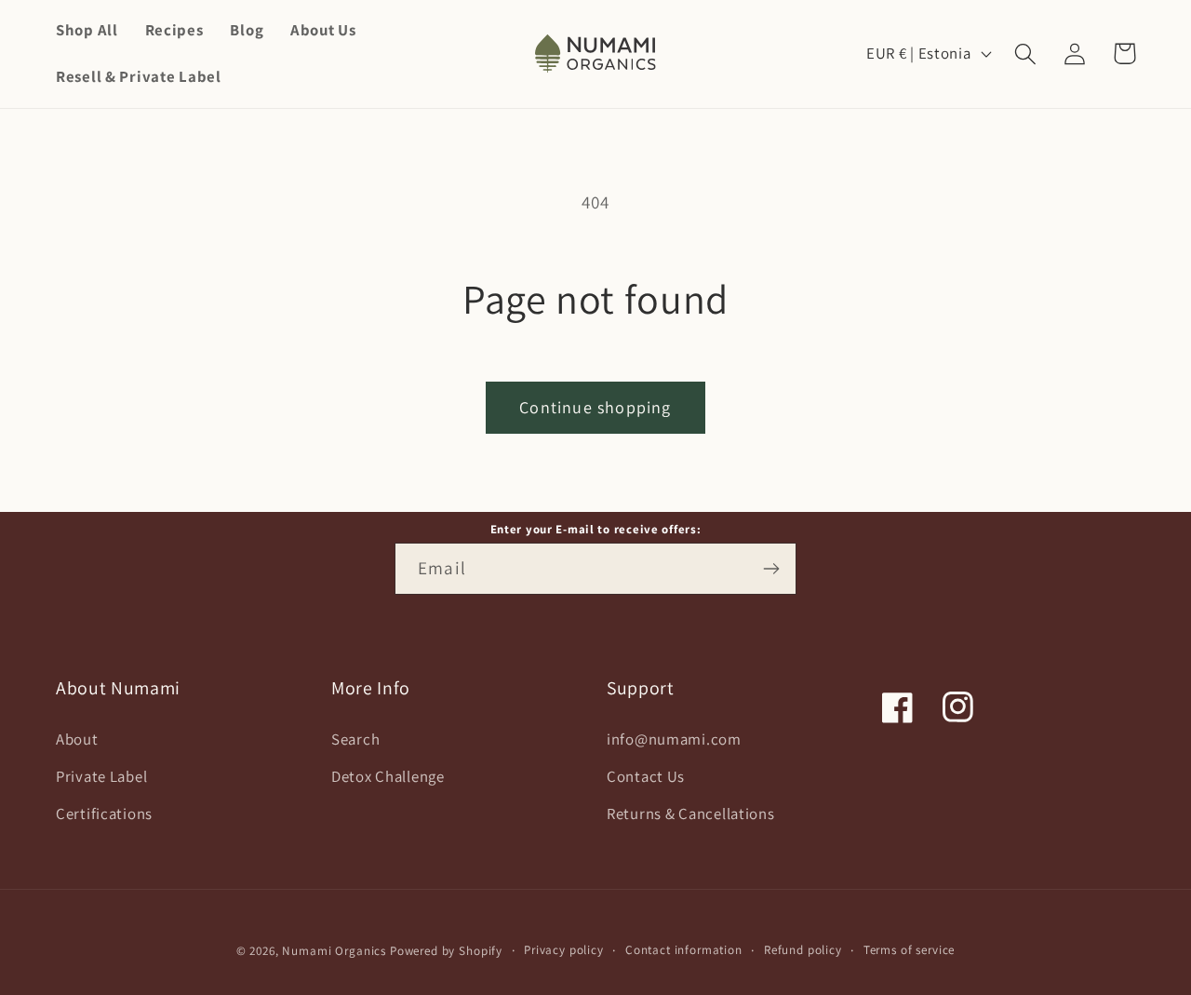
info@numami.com (674, 739)
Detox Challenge (388, 776)
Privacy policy (564, 950)
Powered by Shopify (446, 951)
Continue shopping (595, 407)
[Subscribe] (771, 569)
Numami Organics (334, 951)
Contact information (684, 950)
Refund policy (803, 950)
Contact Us (646, 776)
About (77, 739)
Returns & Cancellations (691, 813)
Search (355, 739)
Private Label (101, 776)
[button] (1025, 53)
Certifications (104, 813)
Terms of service (909, 950)
